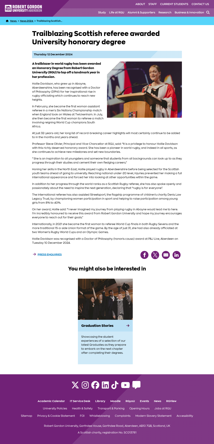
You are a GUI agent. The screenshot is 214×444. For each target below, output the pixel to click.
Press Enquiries (50, 254)
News (157, 401)
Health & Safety (82, 408)
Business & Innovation (189, 12)
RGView (171, 401)
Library (100, 401)
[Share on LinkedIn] (177, 255)
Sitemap (26, 416)
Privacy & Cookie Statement (56, 416)
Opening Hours (139, 408)
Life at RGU (116, 12)
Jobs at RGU (162, 408)
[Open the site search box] (208, 12)
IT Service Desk (80, 401)
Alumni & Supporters (141, 12)
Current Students (174, 4)
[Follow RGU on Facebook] (95, 387)
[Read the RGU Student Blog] (136, 387)
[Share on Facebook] (144, 255)
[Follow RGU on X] (75, 387)
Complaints (122, 416)
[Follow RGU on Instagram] (85, 387)
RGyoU (130, 401)
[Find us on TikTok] (114, 387)
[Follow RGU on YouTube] (125, 387)
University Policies (55, 408)
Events (144, 401)
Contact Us (200, 4)
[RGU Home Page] (7, 21)
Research (164, 12)
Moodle (115, 401)
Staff (152, 4)
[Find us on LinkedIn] (105, 387)
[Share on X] (155, 255)
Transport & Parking (111, 408)
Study (102, 12)
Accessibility (185, 416)
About (140, 4)
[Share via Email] (166, 255)
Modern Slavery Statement (153, 416)
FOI (82, 416)
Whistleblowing (99, 416)
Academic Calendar (51, 401)
